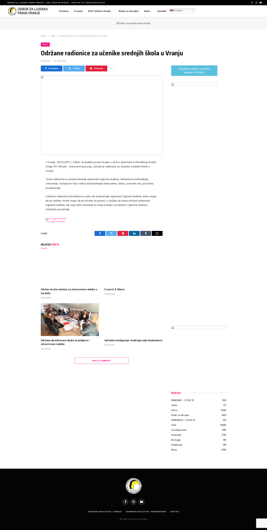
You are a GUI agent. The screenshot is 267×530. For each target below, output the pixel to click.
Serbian (178, 10)
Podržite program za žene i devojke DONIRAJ (194, 70)
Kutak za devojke (129, 11)
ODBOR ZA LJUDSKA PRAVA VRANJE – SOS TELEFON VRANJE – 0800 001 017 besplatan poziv (56, 3)
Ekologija (175, 439)
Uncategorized (178, 430)
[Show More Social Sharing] (111, 68)
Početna (64, 11)
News (174, 449)
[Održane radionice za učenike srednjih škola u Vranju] (102, 115)
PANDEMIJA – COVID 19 (183, 420)
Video (174, 405)
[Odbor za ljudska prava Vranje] (28, 11)
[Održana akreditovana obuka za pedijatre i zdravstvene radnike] (70, 319)
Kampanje (176, 435)
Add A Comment (101, 360)
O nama (78, 11)
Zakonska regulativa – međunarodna (146, 512)
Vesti (147, 11)
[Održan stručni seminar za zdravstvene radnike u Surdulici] (70, 268)
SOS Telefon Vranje (99, 11)
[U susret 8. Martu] (133, 268)
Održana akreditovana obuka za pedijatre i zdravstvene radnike (65, 342)
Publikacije (176, 444)
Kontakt (162, 11)
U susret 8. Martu (114, 289)
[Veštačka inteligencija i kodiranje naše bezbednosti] (133, 319)
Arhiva (174, 410)
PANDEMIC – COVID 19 (182, 400)
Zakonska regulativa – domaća (105, 512)
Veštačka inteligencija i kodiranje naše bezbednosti (133, 340)
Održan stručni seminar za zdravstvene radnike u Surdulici (69, 291)
